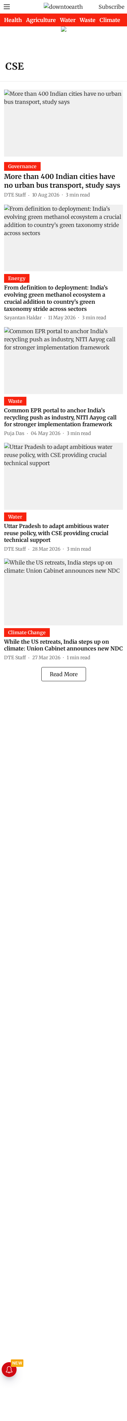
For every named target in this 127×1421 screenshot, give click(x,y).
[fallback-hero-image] (63, 123)
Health (13, 20)
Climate (110, 20)
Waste (88, 20)
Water (68, 20)
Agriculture (41, 20)
